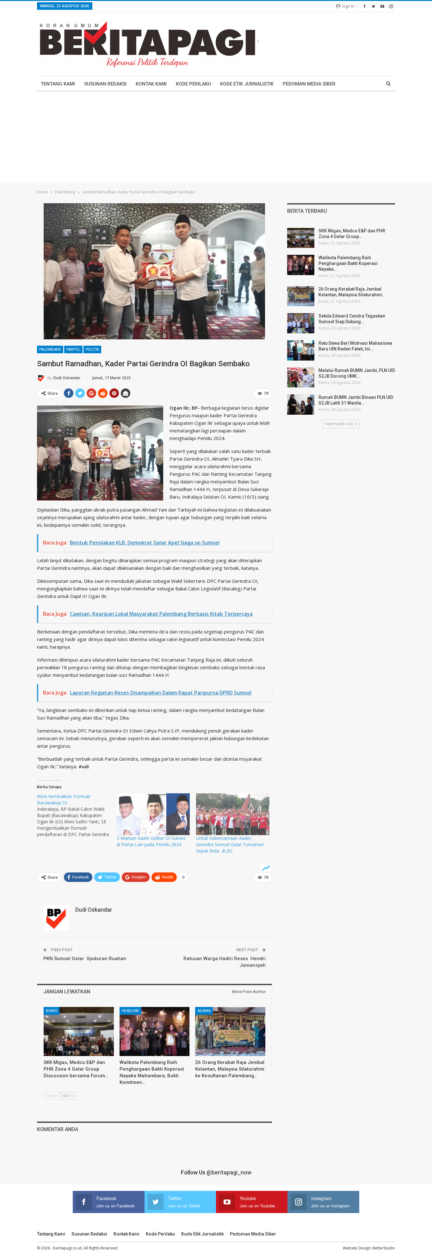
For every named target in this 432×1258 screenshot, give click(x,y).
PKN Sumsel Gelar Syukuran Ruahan (84, 958)
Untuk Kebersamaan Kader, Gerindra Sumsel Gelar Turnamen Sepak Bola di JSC (230, 844)
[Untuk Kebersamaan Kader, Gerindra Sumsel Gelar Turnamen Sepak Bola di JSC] (232, 814)
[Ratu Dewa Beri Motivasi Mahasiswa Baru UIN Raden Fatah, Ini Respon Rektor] (300, 350)
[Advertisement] (216, 139)
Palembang (50, 349)
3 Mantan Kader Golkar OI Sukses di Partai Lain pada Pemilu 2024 (151, 841)
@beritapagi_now (229, 1172)
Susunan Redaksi (105, 84)
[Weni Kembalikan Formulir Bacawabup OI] (77, 815)
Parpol (73, 349)
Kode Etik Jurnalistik (247, 84)
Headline (130, 1011)
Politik (92, 349)
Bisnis (51, 1011)
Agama (204, 1011)
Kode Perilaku (193, 84)
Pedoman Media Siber (309, 84)
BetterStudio (384, 1248)
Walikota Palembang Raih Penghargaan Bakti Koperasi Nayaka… (348, 263)
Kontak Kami (151, 84)
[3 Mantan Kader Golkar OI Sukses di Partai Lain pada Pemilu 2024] (153, 814)
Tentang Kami (58, 84)
